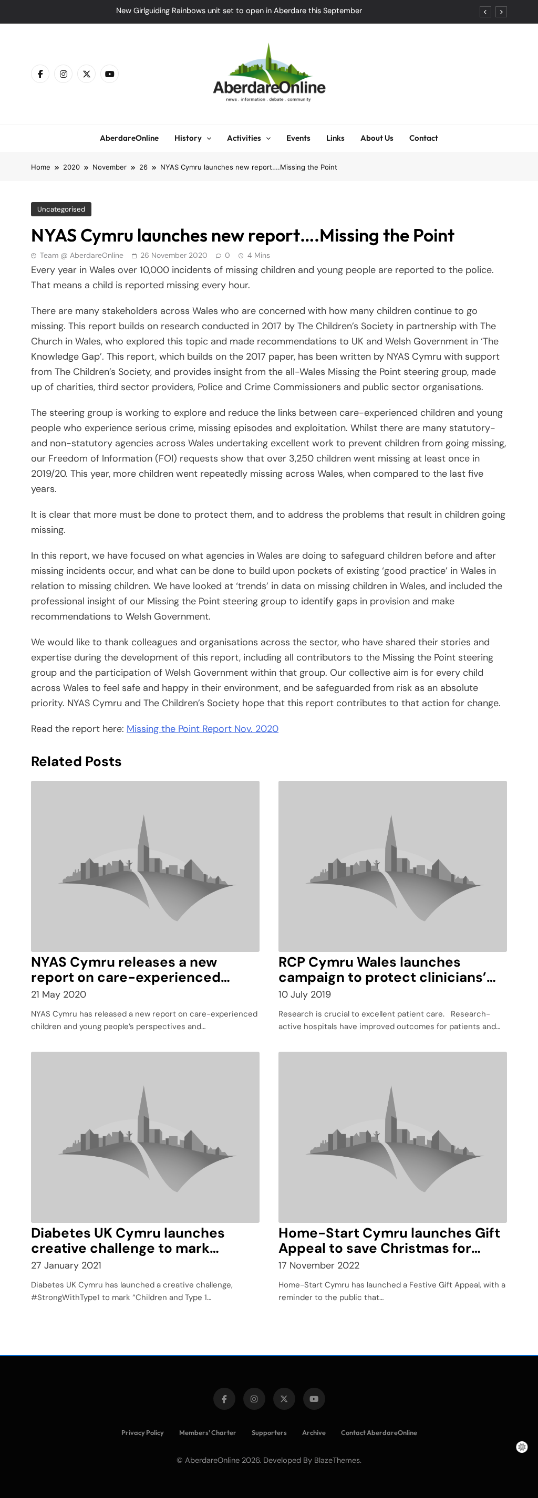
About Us (377, 138)
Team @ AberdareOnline (81, 255)
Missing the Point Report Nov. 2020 (202, 728)
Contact (423, 138)
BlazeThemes (337, 1460)
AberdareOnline (129, 138)
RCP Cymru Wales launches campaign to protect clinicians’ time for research (382, 977)
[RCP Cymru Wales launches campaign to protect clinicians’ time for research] (392, 866)
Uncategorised (61, 209)
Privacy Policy (142, 1432)
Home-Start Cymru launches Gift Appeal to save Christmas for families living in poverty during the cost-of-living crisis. (389, 1255)
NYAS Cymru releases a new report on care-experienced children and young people (126, 977)
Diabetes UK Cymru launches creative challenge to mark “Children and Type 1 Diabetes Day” (131, 1255)
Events (298, 138)
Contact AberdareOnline (379, 1432)
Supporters (269, 1432)
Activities (244, 138)
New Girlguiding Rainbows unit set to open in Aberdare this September (239, 11)
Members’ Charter (207, 1432)
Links (335, 138)
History (188, 138)
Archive (314, 1432)
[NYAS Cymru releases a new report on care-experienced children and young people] (145, 866)
